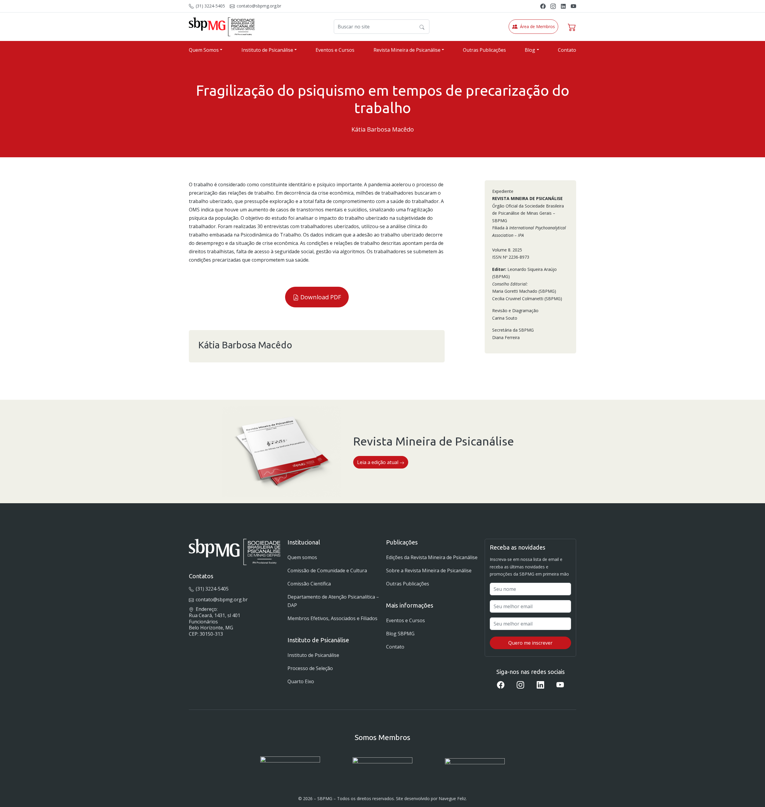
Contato (567, 50)
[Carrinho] (572, 26)
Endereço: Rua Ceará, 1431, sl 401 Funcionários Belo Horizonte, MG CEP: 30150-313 (214, 621)
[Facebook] (543, 6)
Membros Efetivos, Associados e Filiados (332, 618)
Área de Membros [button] (537, 26)
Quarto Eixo (300, 681)
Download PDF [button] (320, 297)
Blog (530, 50)
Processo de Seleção (310, 668)
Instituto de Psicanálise (267, 50)
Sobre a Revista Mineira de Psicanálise (429, 570)
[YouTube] (573, 6)
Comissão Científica (309, 583)
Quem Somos (204, 50)
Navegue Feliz (452, 798)
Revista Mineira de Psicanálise (407, 50)
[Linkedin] (563, 6)
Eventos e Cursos (335, 50)
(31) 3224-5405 (210, 6)
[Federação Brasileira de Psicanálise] (475, 765)
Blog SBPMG (400, 633)
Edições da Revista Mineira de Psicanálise (432, 557)
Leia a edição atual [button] (378, 462)
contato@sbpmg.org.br (258, 6)
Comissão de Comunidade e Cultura (327, 570)
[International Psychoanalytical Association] (290, 765)
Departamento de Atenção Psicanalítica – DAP (333, 601)
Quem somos (302, 557)
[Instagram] (553, 6)
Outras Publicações (484, 50)
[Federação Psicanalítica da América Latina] (382, 765)
